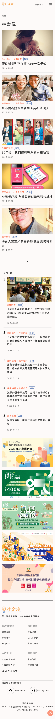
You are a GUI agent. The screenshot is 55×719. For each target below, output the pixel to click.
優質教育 (11, 305)
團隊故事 (6, 632)
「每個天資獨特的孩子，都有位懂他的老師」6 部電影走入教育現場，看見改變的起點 (28, 312)
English (6, 643)
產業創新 (17, 59)
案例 (31, 360)
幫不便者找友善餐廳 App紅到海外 (26, 108)
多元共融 (6, 59)
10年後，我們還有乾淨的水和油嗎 (25, 152)
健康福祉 (11, 332)
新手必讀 (32, 632)
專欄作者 (6, 637)
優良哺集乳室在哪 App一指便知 (24, 63)
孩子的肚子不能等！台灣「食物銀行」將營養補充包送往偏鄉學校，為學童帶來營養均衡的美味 (28, 396)
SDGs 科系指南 (9, 670)
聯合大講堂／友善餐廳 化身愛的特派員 (27, 243)
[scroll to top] (50, 713)
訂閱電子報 (33, 665)
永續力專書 (33, 643)
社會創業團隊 (8, 659)
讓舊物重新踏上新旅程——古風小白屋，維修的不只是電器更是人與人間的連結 (28, 368)
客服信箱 (32, 659)
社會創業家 (18, 103)
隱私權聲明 (27, 703)
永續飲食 (23, 388)
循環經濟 (23, 360)
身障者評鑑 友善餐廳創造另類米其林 (27, 197)
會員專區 (39, 4)
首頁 (4, 16)
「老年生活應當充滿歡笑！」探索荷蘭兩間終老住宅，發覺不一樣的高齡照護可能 (28, 340)
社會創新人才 (8, 665)
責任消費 (11, 416)
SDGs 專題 (33, 637)
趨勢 (26, 59)
